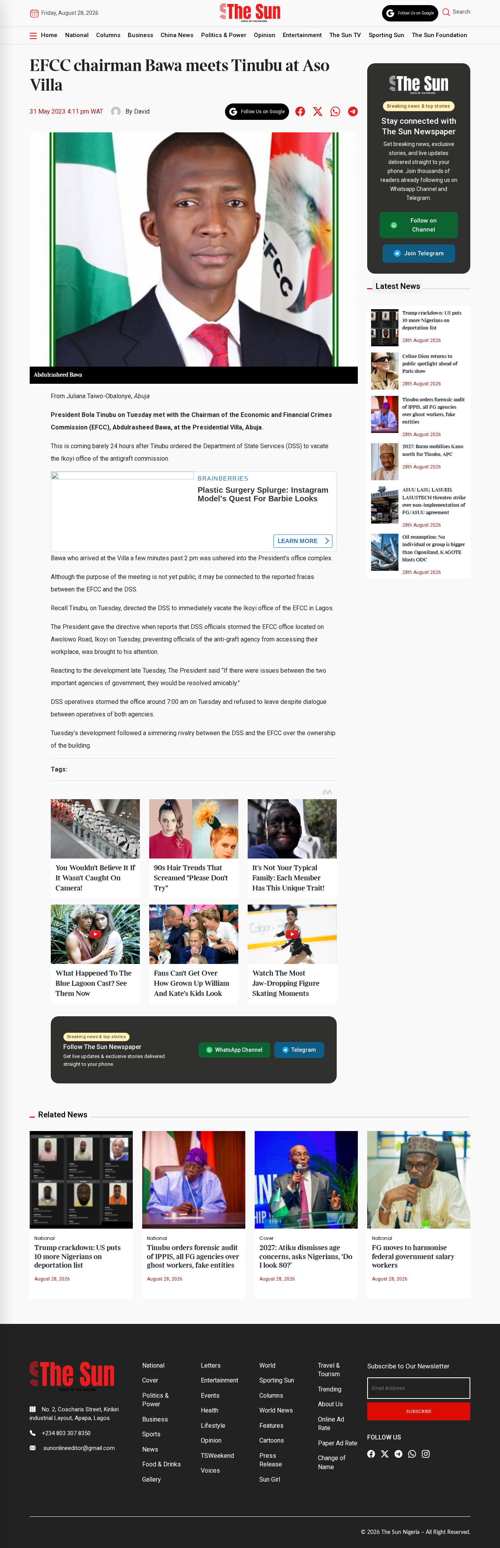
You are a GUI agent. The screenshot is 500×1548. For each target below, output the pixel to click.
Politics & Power (223, 35)
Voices (210, 1470)
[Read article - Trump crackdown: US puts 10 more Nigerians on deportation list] (81, 1179)
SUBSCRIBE (419, 1411)
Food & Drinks (161, 1464)
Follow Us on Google (416, 13)
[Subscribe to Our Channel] (398, 1454)
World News (276, 1410)
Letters (211, 1365)
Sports (151, 1434)
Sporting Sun (386, 35)
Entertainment (302, 35)
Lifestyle (213, 1425)
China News (177, 35)
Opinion (264, 35)
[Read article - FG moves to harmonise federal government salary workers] (418, 1179)
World (267, 1365)
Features (271, 1425)
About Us (330, 1404)
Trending (329, 1389)
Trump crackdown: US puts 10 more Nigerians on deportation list (431, 320)
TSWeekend (217, 1455)
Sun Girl (269, 1479)
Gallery (151, 1479)
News (150, 1449)
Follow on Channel (424, 225)
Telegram (303, 1050)
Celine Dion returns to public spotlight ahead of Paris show (429, 363)
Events (210, 1395)
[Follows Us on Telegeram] (353, 111)
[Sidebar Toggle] (33, 35)
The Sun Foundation (439, 35)
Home (49, 35)
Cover (266, 1238)
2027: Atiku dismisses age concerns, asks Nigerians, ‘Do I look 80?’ (305, 1257)
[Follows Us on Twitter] (318, 111)
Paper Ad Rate (337, 1443)
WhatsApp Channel (238, 1050)
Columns (108, 35)
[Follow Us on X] (385, 1454)
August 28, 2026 (52, 1279)
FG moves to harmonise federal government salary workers (413, 1257)
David (142, 111)
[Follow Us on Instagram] (426, 1454)
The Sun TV (345, 35)
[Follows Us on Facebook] (300, 111)
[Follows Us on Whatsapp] (335, 111)
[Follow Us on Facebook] (371, 1454)
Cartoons (271, 1440)
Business (140, 35)
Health (209, 1410)
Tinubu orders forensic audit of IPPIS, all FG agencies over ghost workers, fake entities (193, 1257)
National (77, 35)
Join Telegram (424, 253)
